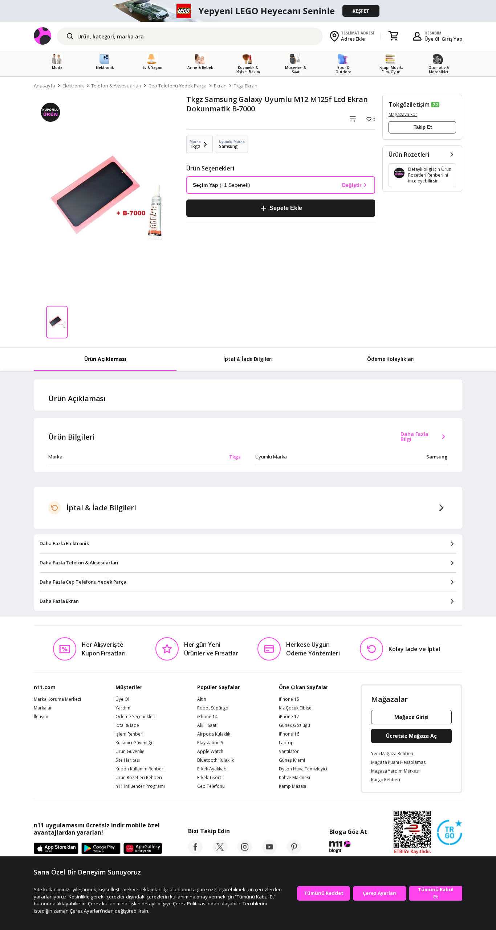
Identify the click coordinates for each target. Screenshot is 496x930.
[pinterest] (294, 852)
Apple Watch (210, 751)
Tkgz (235, 456)
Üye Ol (432, 39)
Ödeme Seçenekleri (135, 717)
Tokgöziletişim (409, 104)
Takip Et (423, 127)
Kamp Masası (292, 786)
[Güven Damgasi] (449, 833)
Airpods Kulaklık (213, 734)
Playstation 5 (210, 743)
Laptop (286, 743)
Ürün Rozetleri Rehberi (138, 778)
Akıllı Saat (206, 725)
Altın (201, 699)
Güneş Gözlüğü (294, 725)
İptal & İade (127, 725)
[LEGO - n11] (248, 11)
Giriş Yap (452, 39)
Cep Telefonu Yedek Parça (178, 85)
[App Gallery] (142, 849)
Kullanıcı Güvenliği (133, 743)
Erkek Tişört (209, 778)
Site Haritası (127, 760)
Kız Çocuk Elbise (295, 708)
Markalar (43, 708)
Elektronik (73, 85)
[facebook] (195, 852)
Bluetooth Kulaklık (215, 760)
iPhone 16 (289, 734)
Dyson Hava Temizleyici (303, 769)
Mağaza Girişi (411, 716)
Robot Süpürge (212, 708)
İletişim (41, 717)
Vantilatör (289, 751)
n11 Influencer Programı (140, 786)
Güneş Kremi (292, 760)
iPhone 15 (289, 699)
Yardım (122, 708)
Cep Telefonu (211, 786)
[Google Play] (101, 849)
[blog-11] (348, 847)
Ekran (220, 85)
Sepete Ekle (285, 208)
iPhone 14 (207, 717)
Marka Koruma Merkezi (57, 699)
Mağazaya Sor (403, 114)
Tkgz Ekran (246, 85)
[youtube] (269, 852)
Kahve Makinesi (294, 778)
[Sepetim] (393, 36)
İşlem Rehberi (129, 734)
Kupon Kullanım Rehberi (139, 769)
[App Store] (56, 849)
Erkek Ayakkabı (212, 769)
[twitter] (220, 852)
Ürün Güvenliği (130, 751)
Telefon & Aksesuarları (116, 85)
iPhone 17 (289, 717)
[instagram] (244, 852)
